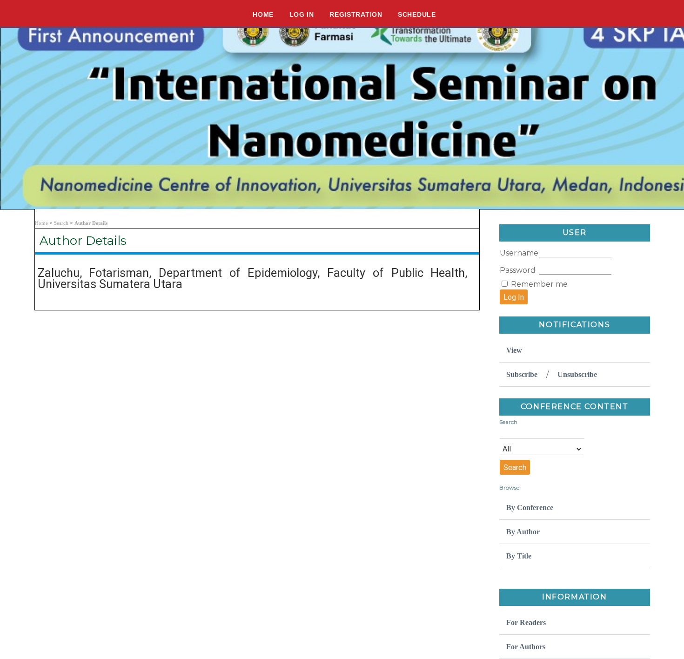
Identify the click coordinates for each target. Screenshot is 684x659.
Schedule (417, 14)
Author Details (90, 223)
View (514, 350)
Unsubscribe (577, 374)
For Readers (526, 622)
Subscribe (521, 374)
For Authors (525, 647)
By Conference (529, 507)
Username (519, 253)
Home (263, 14)
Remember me (539, 284)
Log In (301, 14)
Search (61, 223)
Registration (355, 14)
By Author (523, 532)
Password (518, 270)
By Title (518, 556)
